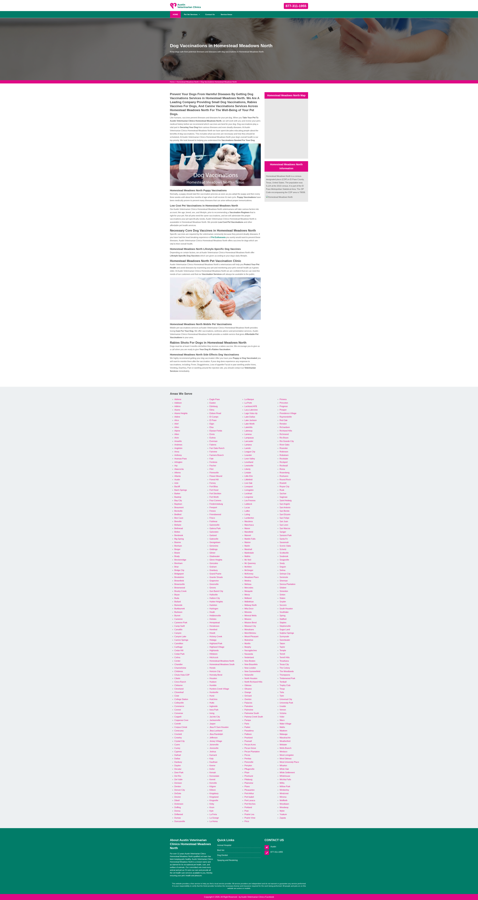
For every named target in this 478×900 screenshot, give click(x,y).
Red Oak (283, 420)
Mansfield (248, 532)
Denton (177, 786)
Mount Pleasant (251, 636)
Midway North (250, 605)
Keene (212, 765)
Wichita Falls (285, 779)
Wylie (282, 811)
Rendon (283, 424)
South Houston (286, 609)
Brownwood (179, 588)
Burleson (178, 612)
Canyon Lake (180, 636)
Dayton (177, 765)
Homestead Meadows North (188, 82)
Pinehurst (248, 776)
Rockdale (284, 459)
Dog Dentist (222, 855)
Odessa (247, 685)
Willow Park (285, 786)
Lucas (247, 507)
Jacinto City (214, 717)
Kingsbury (213, 793)
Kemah (212, 772)
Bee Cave (178, 518)
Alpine (177, 431)
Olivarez (248, 689)
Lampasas (249, 438)
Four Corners (215, 500)
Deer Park (178, 772)
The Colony (285, 668)
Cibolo (177, 678)
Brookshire (179, 577)
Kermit (212, 779)
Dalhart (177, 755)
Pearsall (248, 741)
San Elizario (285, 514)
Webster (283, 745)
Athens (177, 473)
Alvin (176, 438)
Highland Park (215, 643)
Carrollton (178, 643)
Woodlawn (284, 804)
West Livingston (287, 755)
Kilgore (212, 786)
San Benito (284, 511)
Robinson (284, 452)
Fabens (212, 445)
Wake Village (285, 724)
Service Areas (226, 14)
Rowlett (283, 483)
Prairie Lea (249, 814)
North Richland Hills (253, 682)
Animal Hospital (224, 845)
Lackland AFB (250, 406)
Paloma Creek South (253, 717)
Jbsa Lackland (215, 731)
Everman (213, 441)
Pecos (247, 755)
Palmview (248, 710)
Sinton (282, 595)
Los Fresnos (249, 500)
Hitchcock (213, 657)
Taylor (282, 647)
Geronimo (213, 546)
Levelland (248, 462)
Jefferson (213, 738)
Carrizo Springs (181, 640)
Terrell (282, 654)
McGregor (248, 570)
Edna (211, 410)
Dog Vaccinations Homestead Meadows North (219, 82)
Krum (211, 807)
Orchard (248, 696)
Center (177, 661)
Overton (247, 699)
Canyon (177, 633)
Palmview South (251, 713)
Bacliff (177, 486)
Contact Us (210, 14)
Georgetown (214, 542)
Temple (283, 650)
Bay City (178, 500)
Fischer (212, 466)
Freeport (213, 507)
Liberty (247, 469)
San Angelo (285, 504)
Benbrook (178, 535)
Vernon (283, 710)
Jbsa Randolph (216, 734)
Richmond (284, 434)
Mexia (247, 595)
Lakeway (248, 431)
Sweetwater (285, 640)
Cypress (178, 752)
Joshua (212, 752)
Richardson (285, 427)
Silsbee (283, 588)
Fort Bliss (213, 486)
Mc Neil (247, 560)
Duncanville (179, 821)
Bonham (178, 546)
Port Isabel (249, 797)
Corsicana (178, 731)
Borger (177, 549)
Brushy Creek (180, 591)
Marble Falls (249, 539)
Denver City (179, 790)
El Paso (212, 420)
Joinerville (214, 745)
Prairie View (249, 818)
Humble (212, 685)
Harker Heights (216, 602)
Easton (212, 403)
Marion (247, 542)
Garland (213, 535)
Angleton (178, 448)
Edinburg (213, 406)
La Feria (213, 814)
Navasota (248, 654)
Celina (177, 657)
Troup (282, 689)
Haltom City (214, 598)
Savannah (284, 542)
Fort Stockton (215, 493)
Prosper (283, 410)
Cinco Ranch (180, 682)
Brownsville (179, 584)
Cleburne (178, 685)
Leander (248, 455)
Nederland (249, 657)
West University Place (289, 762)
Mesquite (248, 591)
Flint (211, 469)
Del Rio (177, 776)
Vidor (282, 717)
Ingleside (213, 706)
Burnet (177, 616)
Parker (247, 727)
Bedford (177, 514)
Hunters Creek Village (219, 689)
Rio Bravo (284, 438)
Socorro (283, 605)
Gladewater (214, 556)
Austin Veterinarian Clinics (253, 897)
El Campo (213, 417)
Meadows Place (251, 577)
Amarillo (178, 441)
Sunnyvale (284, 636)
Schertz (283, 549)
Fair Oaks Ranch (216, 448)
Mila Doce (248, 609)
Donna (177, 811)
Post (246, 811)
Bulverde (178, 605)
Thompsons (285, 675)
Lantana (248, 445)
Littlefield (248, 480)
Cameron (178, 619)
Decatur (177, 769)
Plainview (248, 783)
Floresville (214, 473)
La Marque (249, 399)
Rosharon (284, 476)
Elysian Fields (215, 431)
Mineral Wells (250, 616)
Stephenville (285, 626)
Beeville (178, 521)
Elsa (211, 427)
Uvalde (283, 706)
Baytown (178, 504)
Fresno (212, 511)
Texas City (284, 664)
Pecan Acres (250, 745)
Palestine (248, 706)
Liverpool (248, 486)
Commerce (179, 706)
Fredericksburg (216, 504)
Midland (248, 598)
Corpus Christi (180, 727)
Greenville (214, 584)
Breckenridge (180, 560)
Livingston (249, 490)
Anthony (178, 455)
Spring (282, 616)
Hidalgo (212, 640)
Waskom (283, 731)
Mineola (248, 612)
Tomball (283, 682)
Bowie (177, 553)
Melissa (247, 584)
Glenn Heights (215, 560)
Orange (247, 692)
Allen (176, 427)
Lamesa (248, 434)
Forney (212, 483)
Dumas (177, 818)
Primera (283, 399)
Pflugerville (249, 769)
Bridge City (179, 570)
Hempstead (214, 623)
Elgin (211, 424)
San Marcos (285, 528)
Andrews (178, 445)
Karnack (213, 755)
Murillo (247, 643)
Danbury (178, 762)
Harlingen (213, 609)
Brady (177, 556)
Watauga (283, 734)
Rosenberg (284, 473)
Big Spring (179, 539)
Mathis (247, 556)
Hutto (211, 703)
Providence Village (288, 413)
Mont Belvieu (250, 633)
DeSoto (177, 793)
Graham (213, 567)
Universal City (286, 699)
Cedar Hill (178, 650)
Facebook (269, 897)
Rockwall (284, 466)
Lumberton (249, 518)
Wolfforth (283, 800)
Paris (246, 724)
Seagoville (284, 560)
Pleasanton (249, 790)
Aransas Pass (180, 459)
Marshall (248, 549)
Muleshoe (248, 640)
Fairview (213, 452)
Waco (282, 720)
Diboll (177, 800)
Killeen (212, 790)
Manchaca (249, 525)
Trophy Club (285, 685)
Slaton (282, 598)
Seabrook (284, 556)
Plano (247, 786)
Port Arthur (249, 793)
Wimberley (284, 790)
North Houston (250, 678)
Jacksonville (214, 720)
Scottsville (284, 553)
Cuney (177, 748)
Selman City (285, 574)
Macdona (248, 521)
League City (249, 452)
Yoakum (283, 814)
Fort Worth (214, 497)
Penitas (247, 759)
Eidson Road (215, 413)
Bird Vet (220, 850)
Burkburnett (179, 609)
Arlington (178, 462)
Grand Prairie (215, 574)
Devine (177, 797)
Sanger (283, 532)
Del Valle (178, 779)
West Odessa (285, 759)
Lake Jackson (250, 420)
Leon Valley (249, 459)
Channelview (180, 668)
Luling (247, 514)
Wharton (283, 765)
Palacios (248, 703)
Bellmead (178, 528)
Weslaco (283, 752)
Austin (177, 480)
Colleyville (179, 703)
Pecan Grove (250, 748)
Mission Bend (250, 623)
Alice (176, 420)
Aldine (177, 417)
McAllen (248, 567)
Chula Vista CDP (182, 675)
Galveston (213, 532)
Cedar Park (179, 654)
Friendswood (215, 514)
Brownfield (179, 581)
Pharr (246, 772)
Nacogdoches (250, 650)
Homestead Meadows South (222, 664)
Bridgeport (179, 574)
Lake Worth (249, 424)
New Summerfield (252, 671)
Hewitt (212, 633)
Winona (283, 797)
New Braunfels (251, 664)
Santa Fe (284, 539)
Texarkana (284, 661)
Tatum (282, 643)
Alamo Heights (180, 413)
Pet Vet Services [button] (191, 14)
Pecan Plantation (252, 752)
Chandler (178, 664)
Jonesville (213, 748)
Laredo (247, 448)
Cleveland (178, 689)
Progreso (284, 406)
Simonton (284, 591)
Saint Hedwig (286, 500)
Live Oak (248, 483)
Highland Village (216, 647)
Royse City (284, 486)
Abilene (177, 399)
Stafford (283, 619)
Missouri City (250, 626)
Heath (212, 612)
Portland (248, 807)
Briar (176, 567)
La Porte (248, 403)
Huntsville (213, 692)
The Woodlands (287, 671)
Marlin (247, 546)
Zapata (283, 818)
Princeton (284, 403)
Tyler (282, 696)
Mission (247, 619)
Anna (176, 452)
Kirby (211, 804)
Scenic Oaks (285, 546)
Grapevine (214, 581)
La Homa (213, 821)
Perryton (248, 765)
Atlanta (177, 476)
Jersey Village (215, 741)
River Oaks (284, 445)
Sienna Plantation (287, 584)
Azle (176, 483)
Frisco (212, 518)
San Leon (284, 525)
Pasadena (249, 731)
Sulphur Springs (287, 633)
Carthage (178, 647)
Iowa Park (213, 710)
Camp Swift (179, 626)
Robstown (284, 455)
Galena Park (215, 528)
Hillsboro (213, 654)
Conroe (177, 710)
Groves (212, 588)
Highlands (214, 650)
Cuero (177, 745)
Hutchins (213, 699)
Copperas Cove (181, 720)
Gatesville (213, 539)
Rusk (282, 490)
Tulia (282, 692)
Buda (176, 598)
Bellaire (177, 525)
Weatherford (285, 741)
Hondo (212, 668)
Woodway (284, 807)
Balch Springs (180, 490)
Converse (178, 713)
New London (250, 668)
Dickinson (178, 804)
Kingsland (213, 797)
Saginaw (283, 497)
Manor (247, 528)
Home (172, 82)
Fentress (213, 462)
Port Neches (249, 804)
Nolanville (248, 675)
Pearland (248, 738)
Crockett (178, 734)
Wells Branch (285, 748)
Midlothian (249, 602)
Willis (282, 783)
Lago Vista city (250, 413)
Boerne (177, 542)
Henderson (214, 626)
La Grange (214, 818)
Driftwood (178, 814)
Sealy (282, 563)
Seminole (284, 577)
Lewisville (248, 466)
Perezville (248, 762)
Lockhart (248, 493)
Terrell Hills (285, 657)
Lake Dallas (249, 417)
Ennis (212, 434)
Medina (247, 581)
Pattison (248, 734)
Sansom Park (286, 535)
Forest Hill (214, 480)
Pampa (247, 720)
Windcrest (284, 793)
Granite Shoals (216, 577)
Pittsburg (248, 779)
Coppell (177, 717)
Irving (211, 713)
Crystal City (179, 741)
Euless (212, 438)
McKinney (248, 574)
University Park (286, 703)
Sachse (283, 493)
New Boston (249, 661)
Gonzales (213, 563)
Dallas (177, 759)
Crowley (178, 738)
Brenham (178, 563)
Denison (178, 783)
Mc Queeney (250, 563)
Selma (282, 570)
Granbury (213, 570)
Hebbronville (215, 616)
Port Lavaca (249, 800)
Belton (177, 532)
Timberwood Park (287, 678)
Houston (213, 678)
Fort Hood (213, 490)
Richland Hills (286, 431)
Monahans (249, 629)
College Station (181, 699)
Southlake (284, 612)
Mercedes (248, 588)
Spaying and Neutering (227, 860)
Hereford (213, 629)
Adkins (177, 406)
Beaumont (178, 507)
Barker (177, 493)
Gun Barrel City (216, 591)
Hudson (212, 682)
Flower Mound (215, 476)
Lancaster (248, 441)
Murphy (247, 647)
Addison (178, 403)
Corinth (177, 724)
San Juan (284, 521)
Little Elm (248, 476)
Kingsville (213, 800)
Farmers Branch (216, 455)
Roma (282, 469)
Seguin (283, 567)
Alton (176, 434)
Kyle (211, 811)
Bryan (177, 595)
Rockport (284, 462)
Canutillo (178, 629)
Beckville (178, 511)
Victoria (283, 713)
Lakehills (248, 427)
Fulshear (213, 521)
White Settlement (287, 772)
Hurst (211, 696)
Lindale (247, 473)
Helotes (212, 619)
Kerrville (213, 783)
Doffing (177, 807)
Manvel (247, 535)
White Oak (284, 769)
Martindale (249, 553)
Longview (248, 497)
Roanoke (284, 448)
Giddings (213, 549)
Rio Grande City (287, 441)
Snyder (283, 602)
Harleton (213, 605)
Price (246, 821)
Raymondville (286, 417)
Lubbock (248, 504)
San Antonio (285, 507)
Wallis (282, 727)
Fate (211, 459)
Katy (211, 759)
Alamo (177, 410)
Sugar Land (285, 629)
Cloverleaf (178, 692)
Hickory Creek (215, 636)
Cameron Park (180, 623)
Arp (176, 466)
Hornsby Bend (215, 675)
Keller (212, 769)
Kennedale (214, 776)
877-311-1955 (296, 6)
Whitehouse (285, 776)
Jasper (212, 724)
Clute (176, 696)
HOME (177, 14)
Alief (176, 424)
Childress (178, 671)
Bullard (177, 602)
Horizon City (214, 671)
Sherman (284, 581)
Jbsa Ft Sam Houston (219, 727)
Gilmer (212, 553)
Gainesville (214, 525)
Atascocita (179, 469)
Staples (283, 623)
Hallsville (213, 595)
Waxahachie (285, 738)
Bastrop (177, 497)
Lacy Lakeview (251, 410)
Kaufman (213, 762)
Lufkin (247, 511)
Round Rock (285, 480)
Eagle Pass (214, 399)
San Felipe (284, 518)
